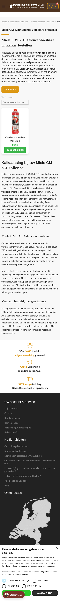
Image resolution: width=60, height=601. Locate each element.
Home (4, 21)
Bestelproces (11, 422)
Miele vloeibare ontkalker (42, 21)
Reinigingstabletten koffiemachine (23, 455)
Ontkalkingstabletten (16, 446)
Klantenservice (12, 418)
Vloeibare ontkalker (19, 21)
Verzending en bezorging (17, 427)
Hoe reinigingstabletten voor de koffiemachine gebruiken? (29, 470)
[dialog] (30, 573)
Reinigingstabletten (15, 451)
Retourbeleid (11, 432)
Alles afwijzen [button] (45, 593)
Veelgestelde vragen (15, 480)
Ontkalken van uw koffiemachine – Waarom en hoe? (29, 462)
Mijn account (11, 408)
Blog (6, 485)
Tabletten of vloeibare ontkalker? (22, 476)
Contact (9, 413)
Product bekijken (15, 150)
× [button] (57, 548)
